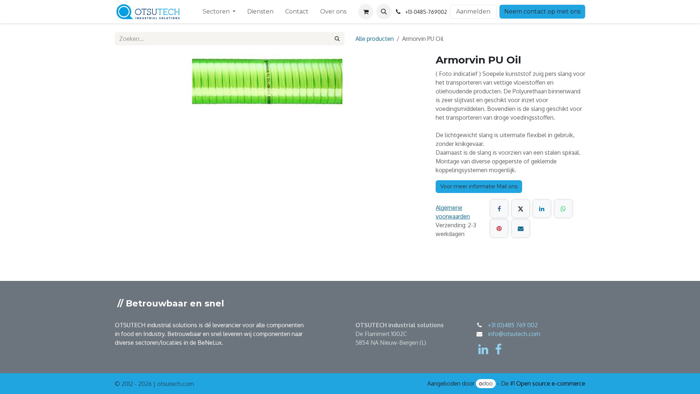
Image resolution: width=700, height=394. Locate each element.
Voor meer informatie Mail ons (478, 186)
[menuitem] (219, 11)
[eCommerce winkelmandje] (365, 11)
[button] (384, 11)
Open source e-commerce (550, 383)
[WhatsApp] (563, 208)
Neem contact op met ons (542, 11)
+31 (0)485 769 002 (513, 325)
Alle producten (374, 38)
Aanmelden (473, 11)
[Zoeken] (337, 38)
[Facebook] (499, 208)
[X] (520, 208)
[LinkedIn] (542, 208)
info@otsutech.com (514, 333)
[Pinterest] (499, 228)
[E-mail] (520, 228)
